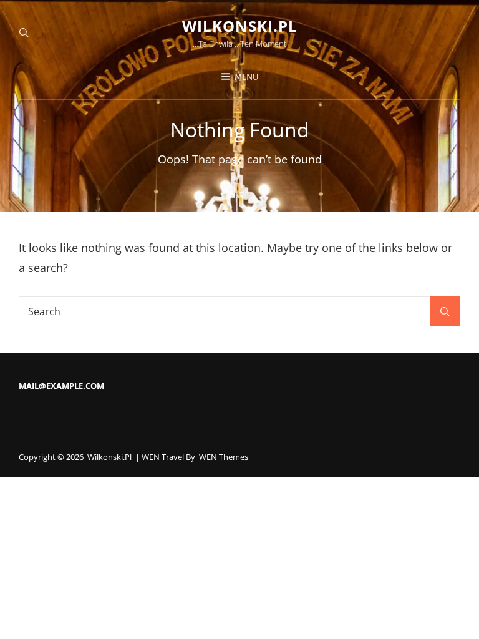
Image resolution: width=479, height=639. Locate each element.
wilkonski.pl (240, 26)
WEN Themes (223, 456)
